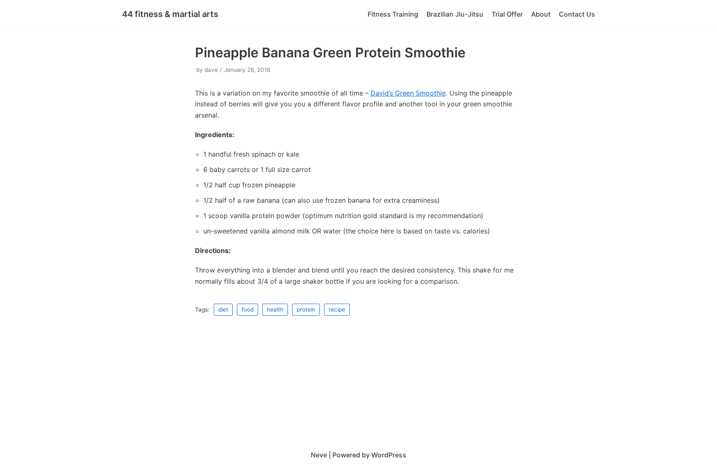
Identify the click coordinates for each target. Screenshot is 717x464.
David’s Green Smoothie (408, 93)
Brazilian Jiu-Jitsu (455, 14)
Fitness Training (393, 14)
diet (223, 309)
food (247, 309)
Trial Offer (507, 14)
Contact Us (577, 14)
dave (211, 69)
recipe (337, 309)
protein (306, 309)
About (541, 14)
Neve (319, 455)
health (275, 309)
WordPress (388, 455)
